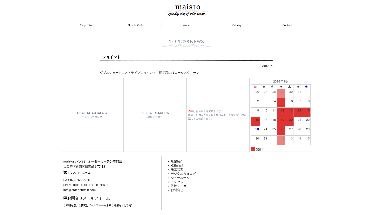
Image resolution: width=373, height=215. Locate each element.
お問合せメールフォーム (88, 198)
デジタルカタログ (183, 173)
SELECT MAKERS (155, 114)
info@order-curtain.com (79, 190)
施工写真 (177, 169)
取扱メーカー (180, 186)
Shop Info (86, 25)
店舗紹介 (177, 161)
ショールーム (180, 177)
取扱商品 (177, 165)
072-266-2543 (80, 173)
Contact (287, 25)
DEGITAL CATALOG (92, 114)
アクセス (177, 181)
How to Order (136, 25)
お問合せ (177, 190)
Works (187, 25)
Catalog (236, 25)
